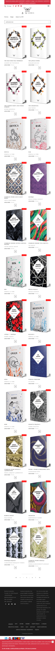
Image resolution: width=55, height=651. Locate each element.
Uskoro (28, 623)
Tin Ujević (32, 245)
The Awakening (33, 105)
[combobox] (27, 22)
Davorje (31, 197)
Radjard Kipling (34, 63)
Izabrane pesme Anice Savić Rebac (13, 197)
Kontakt (32, 627)
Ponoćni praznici (34, 424)
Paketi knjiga (36, 623)
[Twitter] (16, 6)
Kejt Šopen (32, 108)
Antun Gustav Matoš (11, 246)
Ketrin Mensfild (9, 109)
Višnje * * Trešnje (10, 334)
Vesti (22, 627)
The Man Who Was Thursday (13, 60)
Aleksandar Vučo (34, 471)
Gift (16, 623)
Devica (6, 152)
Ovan (6, 379)
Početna (6, 17)
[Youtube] (21, 6)
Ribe (5, 424)
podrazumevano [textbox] (9, 22)
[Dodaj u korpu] (15, 68)
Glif (27, 627)
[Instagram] (19, 6)
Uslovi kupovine (42, 627)
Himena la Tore (9, 154)
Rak (30, 152)
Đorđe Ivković (9, 336)
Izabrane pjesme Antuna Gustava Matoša (15, 244)
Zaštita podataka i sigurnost (24, 629)
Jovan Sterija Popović (36, 199)
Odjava (37, 629)
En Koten (31, 381)
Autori (21, 623)
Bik (5, 289)
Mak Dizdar (8, 518)
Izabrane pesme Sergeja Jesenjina (36, 561)
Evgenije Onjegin (10, 560)
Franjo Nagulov (34, 291)
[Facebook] (13, 6)
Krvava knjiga (33, 289)
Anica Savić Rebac (10, 200)
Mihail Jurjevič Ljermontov (13, 473)
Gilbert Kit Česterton (11, 63)
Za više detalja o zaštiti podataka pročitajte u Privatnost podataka (19, 648)
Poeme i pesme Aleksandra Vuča (39, 469)
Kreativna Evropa (13, 627)
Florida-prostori (34, 379)
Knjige (12, 17)
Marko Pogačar (34, 426)
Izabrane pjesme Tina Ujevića (38, 243)
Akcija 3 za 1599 (19, 17)
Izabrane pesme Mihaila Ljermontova (12, 470)
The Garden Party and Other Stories (14, 106)
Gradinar (32, 515)
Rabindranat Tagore (35, 518)
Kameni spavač (9, 515)
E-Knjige (44, 623)
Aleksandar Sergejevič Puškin (14, 563)
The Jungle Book (34, 60)
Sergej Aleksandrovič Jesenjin (39, 564)
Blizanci (31, 334)
